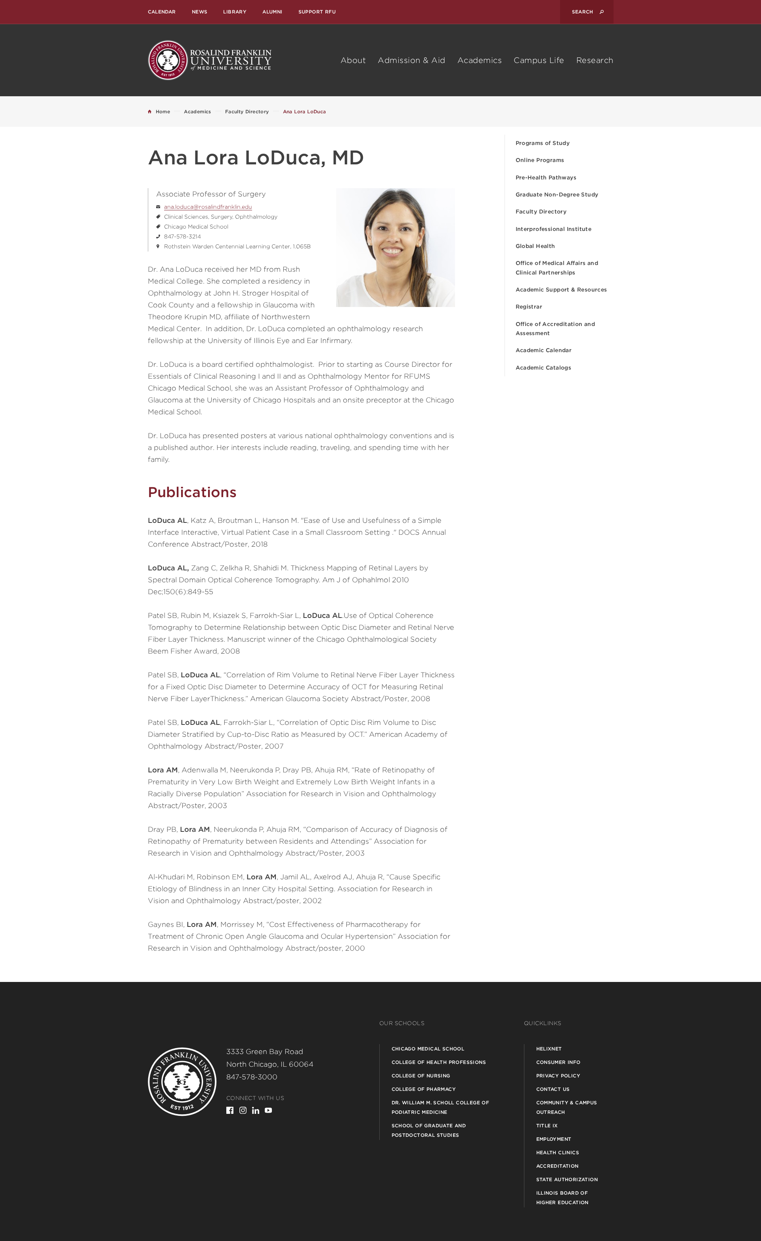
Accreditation (557, 1166)
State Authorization (567, 1179)
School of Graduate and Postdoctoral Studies (429, 1130)
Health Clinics (557, 1152)
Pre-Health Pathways (546, 177)
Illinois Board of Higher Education (562, 1197)
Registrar (529, 306)
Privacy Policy (558, 1076)
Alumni (272, 12)
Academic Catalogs (544, 367)
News (200, 12)
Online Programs (540, 160)
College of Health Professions (439, 1062)
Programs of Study (543, 143)
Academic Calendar (544, 350)
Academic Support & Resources (561, 289)
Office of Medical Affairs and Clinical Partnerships (557, 267)
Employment (554, 1139)
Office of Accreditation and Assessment (555, 328)
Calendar (162, 12)
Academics (479, 60)
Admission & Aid (412, 60)
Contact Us (553, 1089)
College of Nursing (421, 1076)
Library (235, 12)
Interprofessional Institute (554, 229)
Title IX (547, 1126)
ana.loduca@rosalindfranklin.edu (208, 207)
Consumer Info (558, 1062)
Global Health (535, 246)
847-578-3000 (251, 1077)
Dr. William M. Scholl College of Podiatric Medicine (440, 1107)
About (353, 60)
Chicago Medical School (428, 1049)
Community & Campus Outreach (566, 1107)
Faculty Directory (541, 211)
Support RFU (317, 12)
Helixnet (549, 1049)
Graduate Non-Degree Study (557, 194)
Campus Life (539, 60)
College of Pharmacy (424, 1089)
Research (595, 60)
